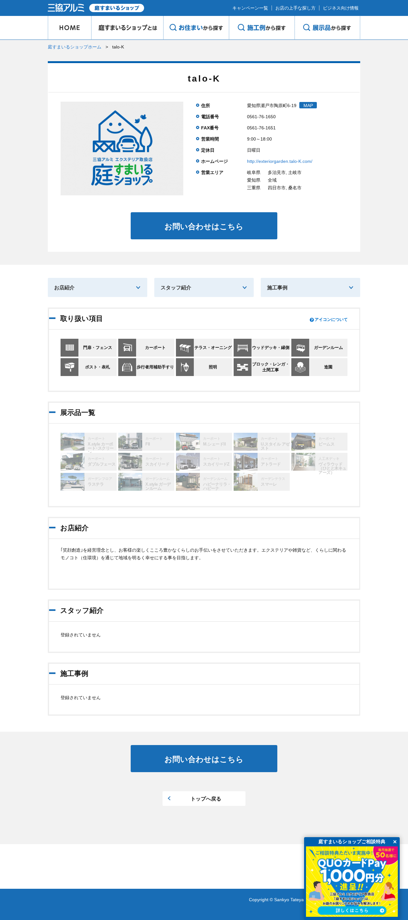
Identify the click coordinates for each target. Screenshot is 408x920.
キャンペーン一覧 (250, 8)
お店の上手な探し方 (295, 8)
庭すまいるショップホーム (74, 46)
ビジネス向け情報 (341, 8)
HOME (69, 28)
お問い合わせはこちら (204, 226)
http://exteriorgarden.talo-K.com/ (279, 161)
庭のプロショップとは (127, 28)
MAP (308, 105)
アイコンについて (331, 319)
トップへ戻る (206, 798)
